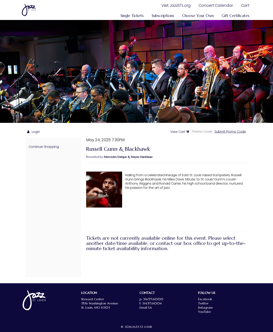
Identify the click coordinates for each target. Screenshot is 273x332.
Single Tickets (132, 15)
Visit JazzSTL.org (176, 5)
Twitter (203, 303)
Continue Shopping (44, 146)
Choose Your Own (198, 15)
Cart (245, 5)
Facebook (205, 299)
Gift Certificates (235, 15)
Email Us (145, 307)
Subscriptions (163, 15)
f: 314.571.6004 (150, 303)
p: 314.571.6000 (151, 299)
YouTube (204, 312)
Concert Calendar (216, 5)
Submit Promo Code (230, 131)
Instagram (205, 307)
